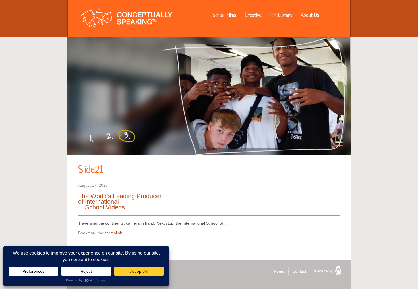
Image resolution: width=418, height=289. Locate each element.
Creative (253, 15)
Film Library (281, 15)
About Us (310, 15)
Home (279, 271)
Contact (299, 271)
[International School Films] (126, 20)
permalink (113, 233)
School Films (224, 15)
